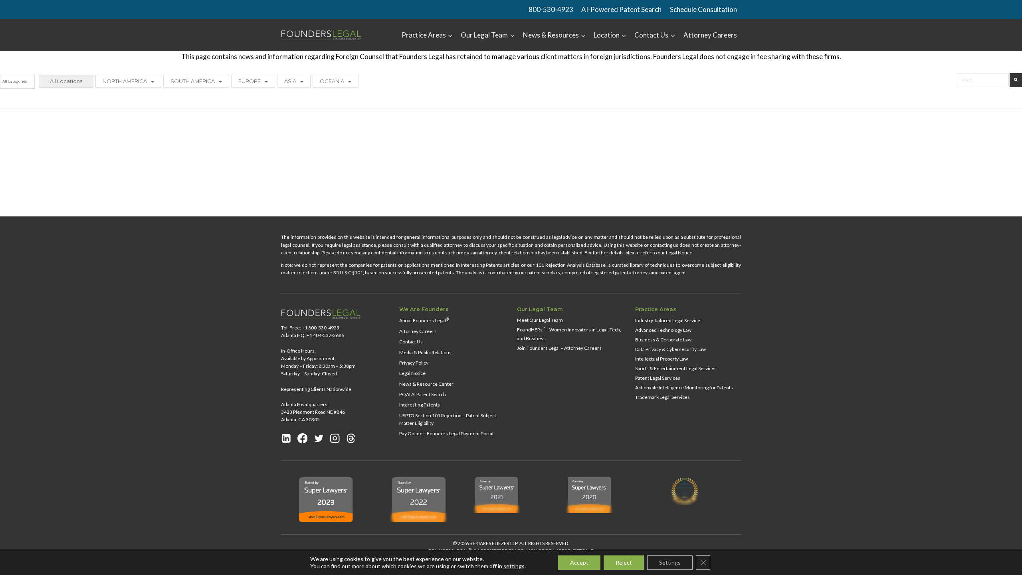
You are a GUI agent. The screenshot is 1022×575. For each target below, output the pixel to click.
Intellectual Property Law (661, 359)
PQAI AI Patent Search (422, 394)
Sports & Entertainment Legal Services (676, 368)
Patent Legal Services (657, 378)
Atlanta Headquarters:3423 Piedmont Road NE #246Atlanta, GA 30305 (313, 411)
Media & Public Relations (425, 352)
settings (514, 566)
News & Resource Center (426, 384)
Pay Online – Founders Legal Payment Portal (446, 433)
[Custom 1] (351, 438)
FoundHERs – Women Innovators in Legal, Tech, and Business (569, 333)
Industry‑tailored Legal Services (669, 320)
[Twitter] (319, 438)
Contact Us (411, 342)
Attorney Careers (710, 35)
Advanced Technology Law (663, 330)
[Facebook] (302, 438)
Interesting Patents (419, 405)
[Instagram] (335, 438)
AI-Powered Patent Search (621, 9)
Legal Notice (412, 373)
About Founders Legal (424, 320)
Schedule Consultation (703, 9)
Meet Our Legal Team (540, 320)
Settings (670, 562)
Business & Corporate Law (663, 340)
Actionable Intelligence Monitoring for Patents (684, 388)
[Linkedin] (286, 438)
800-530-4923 (551, 9)
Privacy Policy (413, 363)
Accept (579, 562)
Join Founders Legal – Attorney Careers (559, 348)
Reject (624, 562)
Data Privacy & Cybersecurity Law (670, 349)
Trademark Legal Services (662, 397)
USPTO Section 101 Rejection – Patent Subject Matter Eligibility (447, 419)
